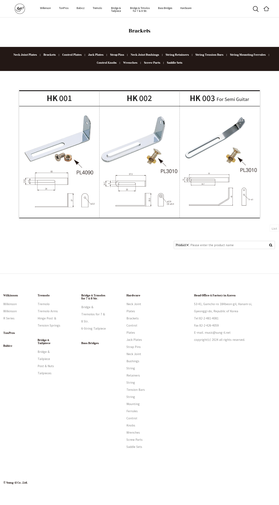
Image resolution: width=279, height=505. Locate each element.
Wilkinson (45, 8)
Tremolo (97, 8)
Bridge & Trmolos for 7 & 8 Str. (140, 9)
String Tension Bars (209, 54)
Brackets (50, 54)
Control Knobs (107, 62)
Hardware (185, 8)
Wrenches (130, 62)
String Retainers (177, 54)
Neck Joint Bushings (145, 54)
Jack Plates (96, 54)
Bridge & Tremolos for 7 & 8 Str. (93, 314)
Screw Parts (152, 62)
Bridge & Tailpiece (116, 9)
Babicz (81, 8)
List (274, 228)
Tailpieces (44, 373)
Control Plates (72, 54)
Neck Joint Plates (25, 54)
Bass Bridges (165, 8)
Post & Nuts (46, 366)
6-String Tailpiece (93, 328)
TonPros (63, 8)
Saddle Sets (174, 62)
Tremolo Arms (48, 311)
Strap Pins (117, 54)
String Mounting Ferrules (248, 54)
